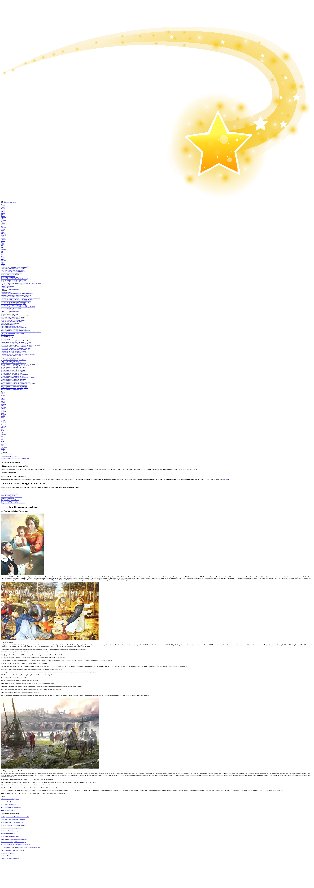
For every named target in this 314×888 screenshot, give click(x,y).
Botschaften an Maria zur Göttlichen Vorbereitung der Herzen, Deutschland (20, 298)
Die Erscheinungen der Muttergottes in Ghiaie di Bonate (15, 382)
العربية (2, 254)
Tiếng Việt (3, 235)
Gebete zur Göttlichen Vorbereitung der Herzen (13, 271)
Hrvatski (3, 216)
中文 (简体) (4, 260)
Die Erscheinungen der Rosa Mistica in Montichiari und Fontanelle (18, 383)
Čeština (2, 207)
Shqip (2, 230)
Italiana (2, 219)
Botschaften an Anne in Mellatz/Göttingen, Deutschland (15, 296)
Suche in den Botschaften (7, 310)
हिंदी (2, 252)
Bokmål (3, 205)
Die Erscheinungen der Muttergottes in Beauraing (13, 379)
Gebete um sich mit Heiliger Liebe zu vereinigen (13, 280)
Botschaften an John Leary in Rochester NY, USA (14, 305)
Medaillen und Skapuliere (7, 853)
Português (3, 227)
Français (3, 214)
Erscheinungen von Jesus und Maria (10, 289)
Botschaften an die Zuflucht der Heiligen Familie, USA (15, 302)
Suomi (2, 232)
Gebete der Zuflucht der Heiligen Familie (11, 273)
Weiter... (194, 469)
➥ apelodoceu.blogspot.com (8, 810)
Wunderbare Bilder (5, 856)
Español (3, 211)
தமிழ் (2, 429)
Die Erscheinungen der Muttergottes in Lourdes (13, 368)
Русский (3, 241)
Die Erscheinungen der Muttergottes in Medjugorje (14, 386)
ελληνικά (3, 238)
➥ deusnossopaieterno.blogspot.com (10, 799)
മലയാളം (3, 249)
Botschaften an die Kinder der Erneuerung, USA (13, 304)
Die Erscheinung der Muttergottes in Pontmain (13, 370)
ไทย (2, 251)
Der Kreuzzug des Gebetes (8, 276)
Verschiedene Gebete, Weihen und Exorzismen (13, 268)
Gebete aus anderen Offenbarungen (10, 274)
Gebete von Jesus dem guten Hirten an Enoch (12, 270)
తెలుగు (2, 245)
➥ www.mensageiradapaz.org (8, 804)
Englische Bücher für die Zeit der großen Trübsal (13, 360)
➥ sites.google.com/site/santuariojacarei (11, 807)
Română (3, 229)
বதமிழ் (2, 244)
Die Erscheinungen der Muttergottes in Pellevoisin (14, 371)
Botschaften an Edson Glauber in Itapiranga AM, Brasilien (16, 301)
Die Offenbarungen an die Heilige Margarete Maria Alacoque (16, 366)
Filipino (3, 213)
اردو (2, 256)
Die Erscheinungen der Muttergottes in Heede (12, 380)
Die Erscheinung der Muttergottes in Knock (12, 373)
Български (3, 239)
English (3, 210)
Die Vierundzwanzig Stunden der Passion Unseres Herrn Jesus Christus (21, 283)
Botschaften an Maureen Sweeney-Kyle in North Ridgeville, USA (18, 307)
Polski (2, 226)
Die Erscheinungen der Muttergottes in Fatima (12, 376)
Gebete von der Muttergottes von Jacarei (11, 836)
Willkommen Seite (5, 312)
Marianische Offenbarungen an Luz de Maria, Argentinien (16, 295)
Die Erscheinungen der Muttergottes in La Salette (13, 367)
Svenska (3, 233)
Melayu (3, 223)
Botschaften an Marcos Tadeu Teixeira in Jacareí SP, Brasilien (17, 299)
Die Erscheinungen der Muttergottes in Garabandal (14, 385)
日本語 (3, 262)
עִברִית (2, 259)
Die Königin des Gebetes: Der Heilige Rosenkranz (15, 267)
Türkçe (2, 236)
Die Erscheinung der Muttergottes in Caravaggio (13, 363)
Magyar (3, 221)
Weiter (227, 479)
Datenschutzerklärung (6, 453)
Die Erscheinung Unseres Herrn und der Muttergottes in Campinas (18, 377)
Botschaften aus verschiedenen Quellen (11, 308)
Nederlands (4, 224)
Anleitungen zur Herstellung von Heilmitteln (12, 850)
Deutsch (3, 208)
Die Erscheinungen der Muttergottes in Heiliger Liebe (14, 388)
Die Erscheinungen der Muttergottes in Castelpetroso (14, 374)
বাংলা (2, 242)
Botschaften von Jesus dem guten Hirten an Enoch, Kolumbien (17, 293)
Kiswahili (3, 220)
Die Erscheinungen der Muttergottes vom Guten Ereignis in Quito (18, 364)
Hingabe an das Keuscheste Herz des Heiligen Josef (14, 839)
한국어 (3, 264)
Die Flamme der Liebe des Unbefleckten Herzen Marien (15, 282)
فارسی (2, 257)
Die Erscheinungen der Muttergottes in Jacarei (12, 389)
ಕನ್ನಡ (2, 247)
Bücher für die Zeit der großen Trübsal (11, 358)
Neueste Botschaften (6, 292)
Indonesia (3, 217)
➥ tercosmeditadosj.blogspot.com (9, 802)
